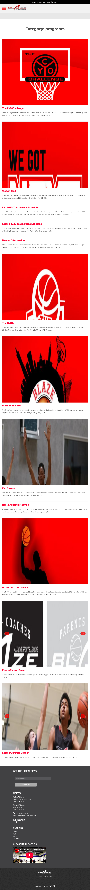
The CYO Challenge (12, 108)
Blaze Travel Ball (47, 876)
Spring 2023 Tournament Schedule (22, 224)
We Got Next (9, 191)
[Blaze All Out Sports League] (17, 8)
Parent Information (13, 240)
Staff (15, 834)
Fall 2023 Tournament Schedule (20, 207)
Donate (16, 841)
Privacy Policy (38, 886)
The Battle (8, 323)
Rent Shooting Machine (15, 505)
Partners (16, 838)
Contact (16, 836)
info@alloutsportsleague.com (28, 815)
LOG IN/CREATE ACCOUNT (41, 2)
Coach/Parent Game (13, 670)
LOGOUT (55, 2)
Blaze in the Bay (11, 405)
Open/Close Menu (4, 9)
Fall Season (8, 488)
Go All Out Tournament (15, 587)
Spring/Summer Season (15, 752)
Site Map (45, 886)
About (15, 831)
